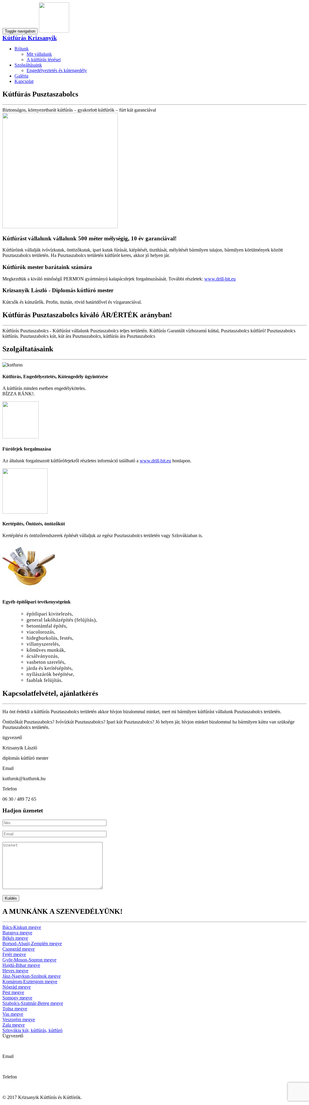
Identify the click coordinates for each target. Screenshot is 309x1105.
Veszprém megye (18, 1019)
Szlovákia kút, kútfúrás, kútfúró (32, 1030)
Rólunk (21, 48)
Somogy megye (17, 997)
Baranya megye (17, 932)
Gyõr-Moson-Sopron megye (29, 959)
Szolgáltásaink (28, 65)
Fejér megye (14, 954)
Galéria (21, 75)
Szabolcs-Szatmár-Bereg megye (32, 1003)
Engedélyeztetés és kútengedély (57, 70)
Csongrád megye (18, 948)
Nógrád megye (16, 986)
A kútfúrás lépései (44, 59)
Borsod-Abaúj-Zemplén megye (32, 943)
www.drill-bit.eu (220, 278)
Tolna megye (14, 1008)
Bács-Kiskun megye (21, 927)
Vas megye (12, 1014)
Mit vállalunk (39, 54)
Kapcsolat (23, 81)
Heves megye (15, 970)
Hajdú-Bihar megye (21, 965)
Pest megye (13, 992)
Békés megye (15, 938)
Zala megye (13, 1024)
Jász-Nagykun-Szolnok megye (31, 976)
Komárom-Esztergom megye (29, 981)
